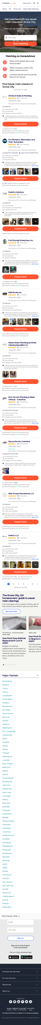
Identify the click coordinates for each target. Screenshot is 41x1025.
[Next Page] (37, 584)
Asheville (6, 807)
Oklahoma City (8, 835)
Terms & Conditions (33, 1013)
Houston (5, 878)
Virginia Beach (8, 896)
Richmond (6, 893)
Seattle (5, 900)
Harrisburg (6, 843)
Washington (7, 728)
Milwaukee (6, 907)
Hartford (5, 724)
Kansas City (7, 789)
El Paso (5, 871)
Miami (4, 739)
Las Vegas (6, 796)
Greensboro (7, 814)
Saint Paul (6, 785)
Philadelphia (7, 846)
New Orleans (7, 764)
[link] (20, 100)
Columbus (6, 832)
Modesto (6, 703)
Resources (6, 985)
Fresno (5, 692)
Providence (7, 853)
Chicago (5, 753)
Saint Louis (6, 792)
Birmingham (7, 681)
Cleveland (6, 828)
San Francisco (8, 713)
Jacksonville (7, 735)
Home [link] (4, 9)
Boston (5, 771)
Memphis (6, 857)
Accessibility (30, 1009)
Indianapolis (7, 757)
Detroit (5, 774)
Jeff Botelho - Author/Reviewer (12, 633)
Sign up (20, 938)
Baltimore (6, 767)
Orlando (5, 742)
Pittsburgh (6, 850)
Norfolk (5, 889)
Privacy (9, 1009)
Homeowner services (11, 972)
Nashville (6, 860)
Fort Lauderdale (9, 731)
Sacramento (7, 706)
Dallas (4, 868)
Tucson (5, 688)
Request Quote (20, 124)
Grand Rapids (7, 778)
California (15, 1009)
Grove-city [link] (17, 9)
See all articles (11, 611)
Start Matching (20, 43)
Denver (5, 721)
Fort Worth (6, 875)
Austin (4, 864)
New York (6, 803)
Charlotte (6, 810)
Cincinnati (6, 825)
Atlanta (5, 749)
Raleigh (5, 817)
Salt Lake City (7, 886)
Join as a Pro (27, 3)
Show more (35, 165)
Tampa (5, 746)
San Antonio (7, 882)
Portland (5, 839)
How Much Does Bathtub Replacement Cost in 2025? (14, 640)
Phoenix (5, 685)
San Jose (6, 717)
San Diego (6, 710)
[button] (5, 171)
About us (6, 991)
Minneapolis (7, 782)
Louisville (6, 760)
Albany (5, 800)
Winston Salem (8, 821)
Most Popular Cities (9, 916)
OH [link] (10, 9)
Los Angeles (7, 699)
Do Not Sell (22, 1009)
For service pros (9, 978)
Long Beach (7, 696)
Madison (5, 904)
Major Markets (10, 675)
